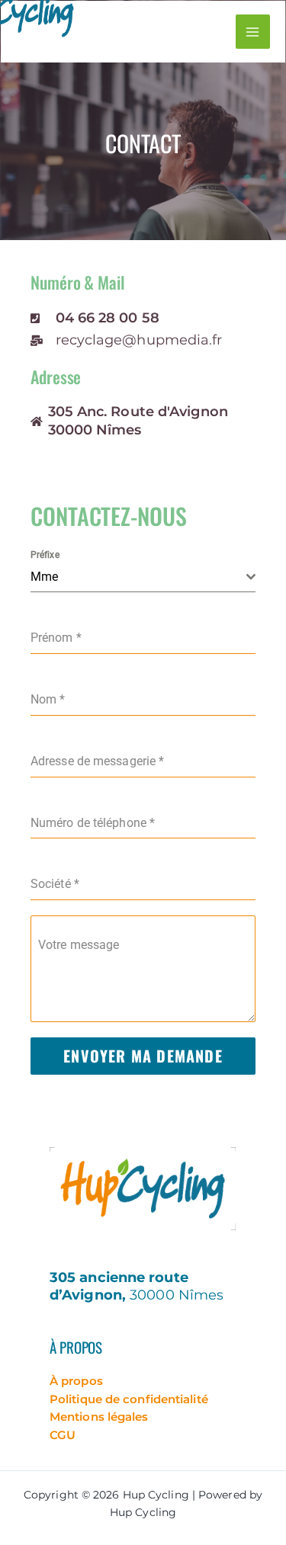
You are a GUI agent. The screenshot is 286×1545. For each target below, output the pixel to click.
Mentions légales (99, 1416)
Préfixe (45, 555)
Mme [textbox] (44, 576)
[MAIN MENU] (253, 31)
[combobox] (143, 577)
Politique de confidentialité (129, 1399)
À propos (76, 1381)
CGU (63, 1435)
